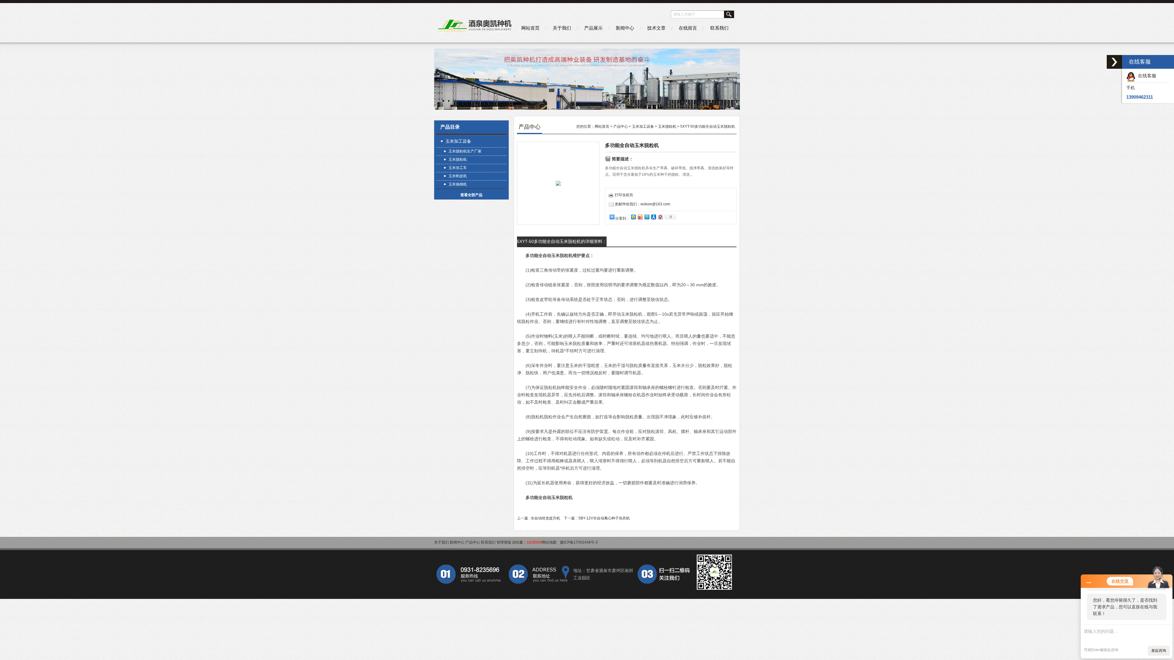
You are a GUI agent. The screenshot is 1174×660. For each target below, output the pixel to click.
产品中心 (620, 126)
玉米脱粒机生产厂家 (465, 151)
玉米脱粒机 (458, 159)
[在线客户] (1114, 62)
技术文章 (656, 28)
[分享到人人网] (653, 217)
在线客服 (1145, 75)
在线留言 (688, 28)
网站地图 (549, 542)
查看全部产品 (471, 195)
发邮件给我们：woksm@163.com (642, 204)
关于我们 (562, 28)
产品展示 (593, 28)
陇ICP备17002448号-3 (579, 542)
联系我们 (719, 28)
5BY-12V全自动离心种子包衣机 (604, 518)
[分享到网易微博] (660, 217)
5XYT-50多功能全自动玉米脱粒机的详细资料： (562, 241)
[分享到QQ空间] (633, 217)
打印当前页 (624, 195)
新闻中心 (625, 28)
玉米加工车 (458, 168)
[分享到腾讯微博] (646, 217)
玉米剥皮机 (458, 176)
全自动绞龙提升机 (545, 518)
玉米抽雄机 (458, 184)
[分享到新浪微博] (640, 217)
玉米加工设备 (458, 141)
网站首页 (530, 28)
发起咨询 (1158, 650)
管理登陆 (504, 542)
